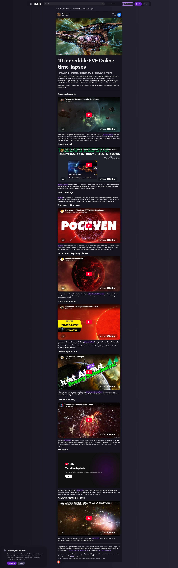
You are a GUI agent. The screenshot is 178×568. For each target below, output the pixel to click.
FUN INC (96, 538)
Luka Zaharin (108, 135)
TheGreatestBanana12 (97, 294)
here (72, 556)
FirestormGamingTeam (94, 392)
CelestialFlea (89, 342)
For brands (128, 4)
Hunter (80, 490)
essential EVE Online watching (78, 551)
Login (146, 4)
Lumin (61, 246)
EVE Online (65, 9)
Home (58, 9)
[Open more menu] (119, 4)
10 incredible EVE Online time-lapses (82, 9)
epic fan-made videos (104, 551)
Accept (11, 563)
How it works (111, 4)
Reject (21, 563)
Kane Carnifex (63, 185)
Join (139, 4)
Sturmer (68, 440)
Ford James (65, 14)
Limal (61, 198)
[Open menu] (31, 4)
